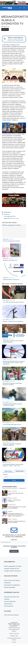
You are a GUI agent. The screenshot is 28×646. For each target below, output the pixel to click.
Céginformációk (8, 603)
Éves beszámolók (8, 606)
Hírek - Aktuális (12, 491)
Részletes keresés (19, 471)
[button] (20, 8)
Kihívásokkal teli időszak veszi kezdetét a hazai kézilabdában (17, 507)
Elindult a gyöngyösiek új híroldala (12, 566)
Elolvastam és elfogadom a (15, 546)
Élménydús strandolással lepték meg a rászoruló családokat (16, 522)
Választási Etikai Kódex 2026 (11, 596)
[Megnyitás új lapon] (14, 76)
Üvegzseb (6, 599)
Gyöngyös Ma (12, 504)
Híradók (10, 511)
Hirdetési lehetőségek (9, 587)
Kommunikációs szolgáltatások (12, 585)
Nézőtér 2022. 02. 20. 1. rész (11, 218)
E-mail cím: (14, 539)
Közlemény (7, 214)
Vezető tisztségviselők (9, 601)
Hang (23, 80)
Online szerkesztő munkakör (11, 615)
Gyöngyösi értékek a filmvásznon (12, 571)
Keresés (14, 480)
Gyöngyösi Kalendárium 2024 (11, 568)
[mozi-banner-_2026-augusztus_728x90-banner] (14, 4)
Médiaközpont (5, 29)
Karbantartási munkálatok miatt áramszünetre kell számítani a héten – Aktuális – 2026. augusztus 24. (16, 515)
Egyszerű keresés (8, 471)
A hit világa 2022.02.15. (10, 216)
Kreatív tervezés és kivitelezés (12, 580)
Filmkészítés (7, 582)
